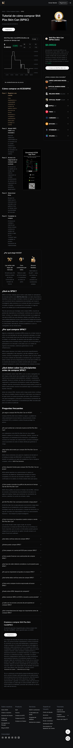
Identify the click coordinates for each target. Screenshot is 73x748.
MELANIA (62, 94)
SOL (56, 136)
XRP (55, 106)
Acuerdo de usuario (10, 669)
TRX (54, 112)
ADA (57, 118)
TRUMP (63, 100)
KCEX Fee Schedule (18, 461)
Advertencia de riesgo (23, 669)
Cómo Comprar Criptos (13, 11)
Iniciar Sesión (53, 3)
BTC (56, 124)
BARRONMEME (53, 89)
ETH (58, 130)
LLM (50, 83)
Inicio (3, 11)
